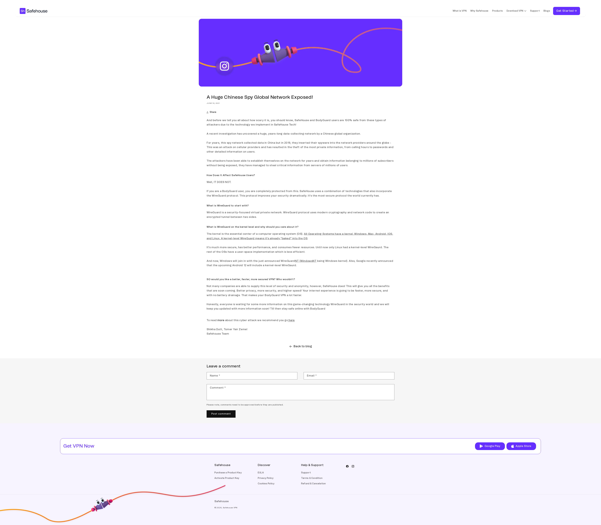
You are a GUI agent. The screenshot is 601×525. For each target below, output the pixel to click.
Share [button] (213, 112)
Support (306, 473)
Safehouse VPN (230, 508)
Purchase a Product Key (228, 473)
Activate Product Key (226, 478)
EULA (261, 473)
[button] (516, 11)
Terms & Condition (311, 478)
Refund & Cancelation (313, 484)
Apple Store (523, 446)
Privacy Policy (265, 478)
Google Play (492, 446)
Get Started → (566, 11)
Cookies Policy (266, 484)
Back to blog (303, 346)
